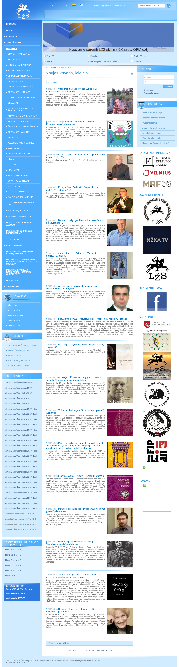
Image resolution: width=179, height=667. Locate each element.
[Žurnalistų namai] (157, 311)
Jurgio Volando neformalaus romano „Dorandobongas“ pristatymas (70, 123)
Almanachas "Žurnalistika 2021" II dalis (21, 498)
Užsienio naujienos (18, 192)
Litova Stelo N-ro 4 (13, 565)
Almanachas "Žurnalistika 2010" (18, 393)
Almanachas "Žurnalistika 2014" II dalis (21, 425)
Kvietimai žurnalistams (18, 217)
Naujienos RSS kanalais (20, 197)
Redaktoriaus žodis (19, 70)
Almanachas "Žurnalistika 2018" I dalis (21, 461)
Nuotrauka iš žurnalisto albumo (20, 224)
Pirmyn (109, 650)
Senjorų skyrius (14, 355)
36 (93, 650)
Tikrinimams (12, 286)
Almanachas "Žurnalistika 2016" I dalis (21, 440)
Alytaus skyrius (14, 325)
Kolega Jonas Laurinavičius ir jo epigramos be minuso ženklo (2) (75, 155)
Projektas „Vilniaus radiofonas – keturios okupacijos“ (18, 272)
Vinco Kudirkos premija (152, 113)
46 (103, 650)
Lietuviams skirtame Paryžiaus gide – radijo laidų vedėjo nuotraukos (92, 319)
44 (98, 650)
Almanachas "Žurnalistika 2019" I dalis (21, 472)
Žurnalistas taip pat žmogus (23, 127)
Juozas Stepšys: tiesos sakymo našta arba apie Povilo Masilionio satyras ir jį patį (74, 575)
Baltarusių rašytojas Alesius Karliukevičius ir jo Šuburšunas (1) (74, 221)
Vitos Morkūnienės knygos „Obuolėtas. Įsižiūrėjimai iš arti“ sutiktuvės (72, 90)
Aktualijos (14, 60)
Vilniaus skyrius (14, 305)
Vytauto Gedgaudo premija (153, 118)
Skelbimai (13, 103)
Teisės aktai (12, 239)
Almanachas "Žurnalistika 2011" (18, 398)
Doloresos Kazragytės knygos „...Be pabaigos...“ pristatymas (70, 610)
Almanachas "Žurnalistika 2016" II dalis (21, 446)
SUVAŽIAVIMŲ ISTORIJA (17, 211)
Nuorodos (12, 280)
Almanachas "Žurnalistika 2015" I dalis (21, 430)
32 (81, 650)
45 (100, 650)
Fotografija (15, 148)
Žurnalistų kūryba (18, 121)
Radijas (12, 165)
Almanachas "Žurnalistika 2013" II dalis (21, 414)
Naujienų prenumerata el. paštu (21, 203)
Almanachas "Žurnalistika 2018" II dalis (21, 467)
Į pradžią (11, 24)
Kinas (11, 159)
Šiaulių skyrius (14, 320)
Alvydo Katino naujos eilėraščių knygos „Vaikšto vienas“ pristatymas (72, 287)
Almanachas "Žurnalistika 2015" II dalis (21, 435)
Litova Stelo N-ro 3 (13, 560)
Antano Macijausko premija (153, 128)
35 (90, 650)
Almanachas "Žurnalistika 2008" (18, 383)
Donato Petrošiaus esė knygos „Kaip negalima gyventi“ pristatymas (75, 510)
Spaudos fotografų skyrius (19, 360)
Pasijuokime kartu (18, 175)
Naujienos (11, 49)
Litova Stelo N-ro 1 (13, 550)
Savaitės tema (15, 81)
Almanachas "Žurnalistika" (22, 116)
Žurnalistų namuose (19, 92)
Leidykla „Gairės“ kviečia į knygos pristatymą (81, 476)
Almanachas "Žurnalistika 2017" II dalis (22, 456)
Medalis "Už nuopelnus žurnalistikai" (20, 109)
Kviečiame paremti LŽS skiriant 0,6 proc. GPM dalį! (109, 49)
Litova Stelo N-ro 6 (13, 576)
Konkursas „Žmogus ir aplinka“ (155, 143)
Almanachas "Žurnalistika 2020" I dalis (21, 482)
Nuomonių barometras (20, 87)
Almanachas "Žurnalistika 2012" (19, 404)
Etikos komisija (14, 245)
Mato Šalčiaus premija (151, 133)
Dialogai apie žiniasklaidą (21, 97)
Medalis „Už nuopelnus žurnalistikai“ (19, 232)
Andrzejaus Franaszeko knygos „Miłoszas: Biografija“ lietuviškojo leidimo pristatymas (73, 378)
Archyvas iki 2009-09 (15, 593)
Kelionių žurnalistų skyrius (19, 350)
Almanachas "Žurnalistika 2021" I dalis (21, 493)
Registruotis (149, 90)
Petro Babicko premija (151, 138)
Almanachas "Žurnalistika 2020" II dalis (21, 487)
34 (87, 650)
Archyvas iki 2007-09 (15, 598)
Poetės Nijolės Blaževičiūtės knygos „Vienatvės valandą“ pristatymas (70, 543)
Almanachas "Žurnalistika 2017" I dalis (21, 451)
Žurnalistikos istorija (20, 154)
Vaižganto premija (149, 123)
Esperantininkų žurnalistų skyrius (22, 345)
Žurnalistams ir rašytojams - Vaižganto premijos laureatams (71, 254)
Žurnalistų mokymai (19, 132)
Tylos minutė (15, 186)
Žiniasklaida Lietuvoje (20, 76)
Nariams (137, 61)
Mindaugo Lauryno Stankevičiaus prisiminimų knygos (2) (75, 345)
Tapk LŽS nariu (14, 42)
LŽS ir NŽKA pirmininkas (20, 65)
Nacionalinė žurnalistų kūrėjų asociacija (19, 252)
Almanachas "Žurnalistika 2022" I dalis (21, 503)
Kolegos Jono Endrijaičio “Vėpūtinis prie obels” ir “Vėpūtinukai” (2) (72, 188)
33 (84, 650)
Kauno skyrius (14, 310)
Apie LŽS (10, 30)
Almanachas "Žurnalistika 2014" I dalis (21, 419)
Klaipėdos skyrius (15, 315)
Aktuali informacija (19, 54)
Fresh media (22, 662)
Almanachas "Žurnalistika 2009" (18, 388)
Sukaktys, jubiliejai (18, 181)
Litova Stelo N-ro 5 (13, 570)
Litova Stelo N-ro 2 (13, 555)
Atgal (69, 650)
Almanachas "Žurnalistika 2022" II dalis (21, 508)
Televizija (13, 137)
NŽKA (49, 61)
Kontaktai (11, 36)
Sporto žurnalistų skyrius (18, 366)
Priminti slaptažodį (151, 93)
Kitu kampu (14, 170)
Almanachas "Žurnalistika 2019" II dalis (21, 477)
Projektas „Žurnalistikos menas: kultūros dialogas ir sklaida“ (22, 262)
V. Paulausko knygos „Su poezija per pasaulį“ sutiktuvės (75, 411)
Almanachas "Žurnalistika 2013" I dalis (21, 409)
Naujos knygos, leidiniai (21, 143)
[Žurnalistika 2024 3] (5, 527)
